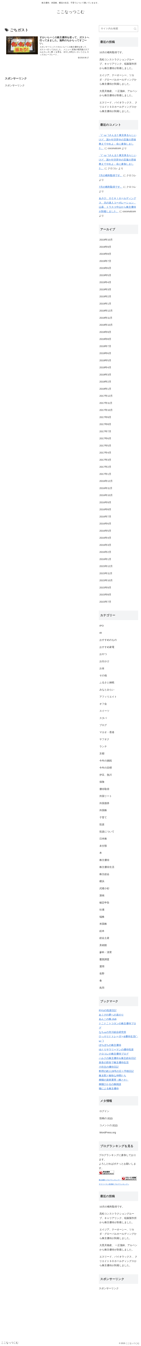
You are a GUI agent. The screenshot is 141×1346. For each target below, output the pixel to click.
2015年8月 (105, 594)
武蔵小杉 (104, 888)
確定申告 (104, 902)
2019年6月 (105, 268)
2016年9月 (105, 502)
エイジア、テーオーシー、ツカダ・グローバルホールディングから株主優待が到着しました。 (118, 79)
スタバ (103, 718)
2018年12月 (106, 310)
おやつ (103, 654)
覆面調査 (104, 959)
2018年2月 (105, 381)
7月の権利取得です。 (111, 175)
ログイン (104, 1111)
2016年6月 (105, 523)
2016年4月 (105, 537)
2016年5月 (105, 530)
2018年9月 (105, 332)
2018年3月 (105, 374)
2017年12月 (106, 395)
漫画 (101, 895)
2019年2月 (105, 296)
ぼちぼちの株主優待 (110, 1045)
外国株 (103, 810)
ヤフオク (104, 739)
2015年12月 (106, 566)
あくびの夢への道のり (111, 1014)
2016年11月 (105, 488)
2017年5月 (105, 445)
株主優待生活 (106, 867)
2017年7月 (105, 431)
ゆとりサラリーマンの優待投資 (116, 1049)
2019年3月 (105, 289)
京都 (101, 753)
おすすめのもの (108, 640)
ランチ (103, 746)
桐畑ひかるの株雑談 (110, 1084)
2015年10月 (106, 580)
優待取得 (104, 789)
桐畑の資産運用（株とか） (114, 1079)
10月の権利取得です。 (111, 52)
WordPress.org (107, 1132)
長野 (101, 973)
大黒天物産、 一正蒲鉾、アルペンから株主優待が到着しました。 (118, 93)
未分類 (103, 845)
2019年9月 (105, 246)
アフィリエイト (108, 696)
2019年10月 (106, 239)
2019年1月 (105, 303)
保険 (101, 782)
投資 (101, 824)
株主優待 (104, 860)
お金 (101, 668)
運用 (101, 966)
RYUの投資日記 (107, 1010)
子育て (103, 817)
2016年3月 (105, 545)
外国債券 (104, 803)
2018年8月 (105, 339)
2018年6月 (105, 353)
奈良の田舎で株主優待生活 (114, 1062)
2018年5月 (105, 360)
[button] (135, 28)
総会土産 (104, 938)
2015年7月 (105, 601)
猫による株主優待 (109, 1088)
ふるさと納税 (106, 682)
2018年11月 (105, 317)
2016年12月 (106, 481)
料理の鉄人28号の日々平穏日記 (116, 1071)
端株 (101, 916)
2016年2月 (105, 552)
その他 (103, 675)
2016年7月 (105, 516)
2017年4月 (105, 452)
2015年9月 (105, 587)
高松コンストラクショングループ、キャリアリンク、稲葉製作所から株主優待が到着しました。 (118, 64)
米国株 (103, 923)
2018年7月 (105, 346)
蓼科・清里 (105, 952)
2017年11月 (105, 403)
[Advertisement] (25, 105)
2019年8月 (105, 253)
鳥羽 (101, 987)
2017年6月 (105, 438)
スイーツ (104, 711)
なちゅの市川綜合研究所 (112, 1032)
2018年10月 (106, 324)
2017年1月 (105, 474)
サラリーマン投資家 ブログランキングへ (114, 1184)
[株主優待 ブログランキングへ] (106, 1173)
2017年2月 (105, 466)
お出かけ (104, 661)
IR (100, 633)
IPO (101, 625)
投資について (106, 831)
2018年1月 (105, 388)
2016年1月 (105, 559)
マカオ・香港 (106, 732)
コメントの (108, 1125)
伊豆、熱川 (105, 774)
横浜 (101, 881)
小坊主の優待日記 (109, 1067)
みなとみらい (106, 689)
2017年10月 (106, 410)
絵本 (101, 931)
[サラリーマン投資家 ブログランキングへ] (129, 1179)
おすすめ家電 (106, 647)
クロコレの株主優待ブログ (114, 1053)
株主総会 (104, 874)
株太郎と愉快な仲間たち (112, 1075)
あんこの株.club (107, 1019)
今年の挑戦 (105, 760)
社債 (101, 909)
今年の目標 (105, 767)
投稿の (106, 1118)
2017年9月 (105, 417)
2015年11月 (105, 573)
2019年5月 (105, 275)
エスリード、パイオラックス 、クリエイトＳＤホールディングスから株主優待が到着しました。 (118, 107)
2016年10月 (106, 495)
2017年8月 (105, 424)
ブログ (103, 725)
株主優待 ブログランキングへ (110, 1180)
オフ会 (103, 703)
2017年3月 (105, 459)
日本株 (103, 838)
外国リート (105, 796)
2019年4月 (105, 282)
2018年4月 (105, 367)
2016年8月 (105, 509)
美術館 (103, 945)
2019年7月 (105, 261)
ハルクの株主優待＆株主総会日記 (117, 1058)
